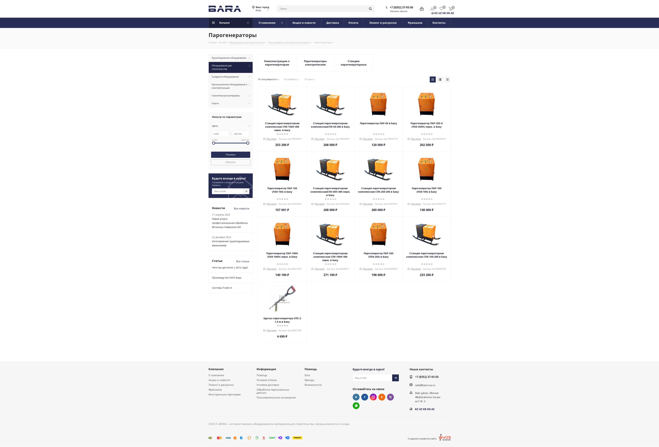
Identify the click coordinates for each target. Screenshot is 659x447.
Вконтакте (356, 397)
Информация (266, 369)
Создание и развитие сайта (422, 438)
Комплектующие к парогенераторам (277, 62)
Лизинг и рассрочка (221, 384)
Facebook (364, 397)
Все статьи (242, 261)
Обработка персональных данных (273, 391)
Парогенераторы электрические (315, 62)
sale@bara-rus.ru (425, 385)
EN (448, 13)
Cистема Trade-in (222, 287)
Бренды (309, 380)
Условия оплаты (267, 380)
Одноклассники (381, 397)
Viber (390, 397)
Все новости (241, 208)
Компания (216, 369)
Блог (307, 375)
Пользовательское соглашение (276, 397)
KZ (436, 13)
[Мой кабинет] (422, 9)
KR (444, 13)
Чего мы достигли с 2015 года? (230, 267)
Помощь (262, 375)
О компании (216, 375)
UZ (440, 13)
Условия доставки (268, 384)
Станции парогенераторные (354, 62)
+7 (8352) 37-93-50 (401, 7)
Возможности (313, 384)
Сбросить (231, 162)
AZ (452, 13)
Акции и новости (219, 380)
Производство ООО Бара (226, 277)
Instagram (373, 397)
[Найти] (370, 8)
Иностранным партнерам (225, 394)
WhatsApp (356, 405)
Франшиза (215, 389)
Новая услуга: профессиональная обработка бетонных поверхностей (230, 223)
